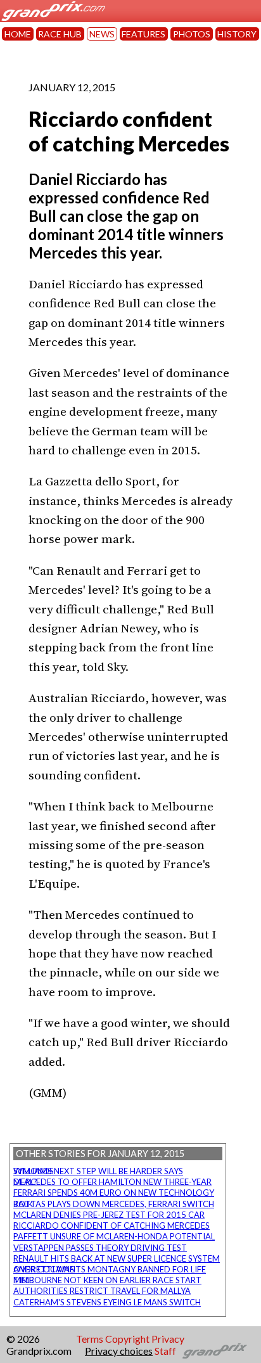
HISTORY (237, 34)
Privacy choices (119, 1351)
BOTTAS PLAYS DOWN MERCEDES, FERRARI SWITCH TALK (113, 1204)
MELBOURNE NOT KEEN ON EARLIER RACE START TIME (107, 1280)
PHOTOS (191, 34)
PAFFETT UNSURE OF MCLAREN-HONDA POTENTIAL (114, 1236)
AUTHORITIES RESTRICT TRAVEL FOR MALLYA (102, 1291)
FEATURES (143, 34)
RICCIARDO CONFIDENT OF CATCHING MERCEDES (111, 1225)
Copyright (127, 1339)
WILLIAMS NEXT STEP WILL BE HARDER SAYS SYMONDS (98, 1171)
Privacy (167, 1339)
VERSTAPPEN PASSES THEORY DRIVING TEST (100, 1248)
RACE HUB (60, 34)
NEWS (102, 34)
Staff (165, 1351)
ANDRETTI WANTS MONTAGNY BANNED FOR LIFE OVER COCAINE (109, 1269)
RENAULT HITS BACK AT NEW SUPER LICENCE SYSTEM (116, 1258)
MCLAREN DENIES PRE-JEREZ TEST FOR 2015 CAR (109, 1215)
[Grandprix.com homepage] (215, 1351)
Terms (89, 1339)
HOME (17, 34)
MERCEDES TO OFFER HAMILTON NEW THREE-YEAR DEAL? (112, 1182)
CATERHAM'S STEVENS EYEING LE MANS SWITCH (107, 1302)
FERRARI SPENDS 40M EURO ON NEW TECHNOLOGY (113, 1192)
